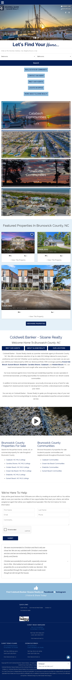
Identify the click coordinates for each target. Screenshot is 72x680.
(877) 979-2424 (66, 9)
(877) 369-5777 (40, 633)
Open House (23, 607)
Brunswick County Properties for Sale (13, 444)
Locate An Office (36, 88)
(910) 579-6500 (11, 653)
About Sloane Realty (36, 348)
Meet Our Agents (36, 82)
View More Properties (36, 323)
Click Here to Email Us (37, 638)
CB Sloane (9, 8)
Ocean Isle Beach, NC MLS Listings (18, 471)
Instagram (61, 592)
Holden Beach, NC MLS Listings (17, 467)
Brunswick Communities (36, 115)
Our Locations (59, 348)
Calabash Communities (50, 460)
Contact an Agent (36, 76)
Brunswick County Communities (48, 444)
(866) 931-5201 (13, 651)
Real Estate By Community (36, 70)
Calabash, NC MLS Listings (15, 460)
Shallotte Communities (36, 173)
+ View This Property (18, 260)
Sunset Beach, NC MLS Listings (17, 478)
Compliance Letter (25, 610)
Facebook (48, 592)
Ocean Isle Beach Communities (36, 144)
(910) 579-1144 (35, 653)
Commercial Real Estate (36, 607)
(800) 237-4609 (37, 651)
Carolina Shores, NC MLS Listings (18, 463)
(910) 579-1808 (39, 635)
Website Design (31, 675)
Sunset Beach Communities (36, 202)
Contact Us (48, 607)
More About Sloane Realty (36, 94)
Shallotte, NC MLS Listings (15, 475)
